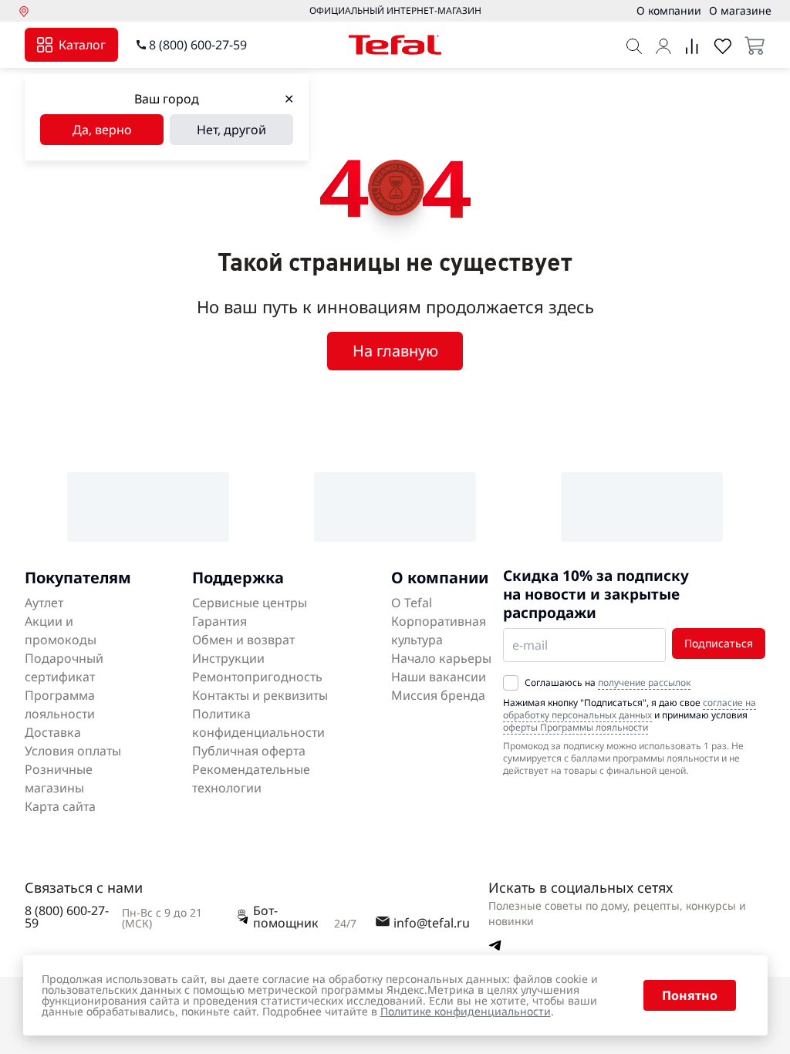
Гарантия (219, 621)
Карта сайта (60, 806)
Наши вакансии (438, 676)
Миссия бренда (438, 695)
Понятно (689, 995)
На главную (395, 350)
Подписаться (718, 643)
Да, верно (102, 129)
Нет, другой (231, 129)
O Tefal (411, 602)
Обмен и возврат (243, 639)
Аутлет (44, 602)
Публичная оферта (249, 750)
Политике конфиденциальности (465, 1011)
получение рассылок (644, 682)
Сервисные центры (249, 602)
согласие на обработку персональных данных (629, 708)
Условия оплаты (73, 750)
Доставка (53, 732)
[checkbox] (510, 683)
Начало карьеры (441, 658)
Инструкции (228, 658)
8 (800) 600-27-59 (198, 44)
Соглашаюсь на (607, 682)
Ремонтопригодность (257, 676)
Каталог (82, 44)
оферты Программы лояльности (575, 727)
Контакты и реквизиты (260, 695)
